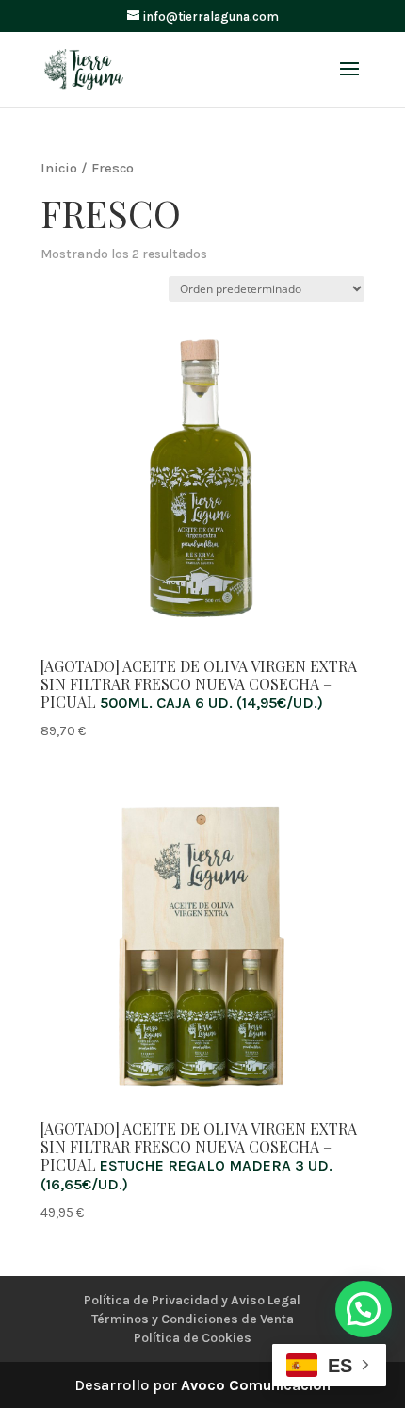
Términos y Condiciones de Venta (192, 1319)
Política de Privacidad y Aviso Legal (192, 1300)
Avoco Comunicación (256, 1385)
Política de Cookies (192, 1338)
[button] (363, 1309)
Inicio (58, 168)
